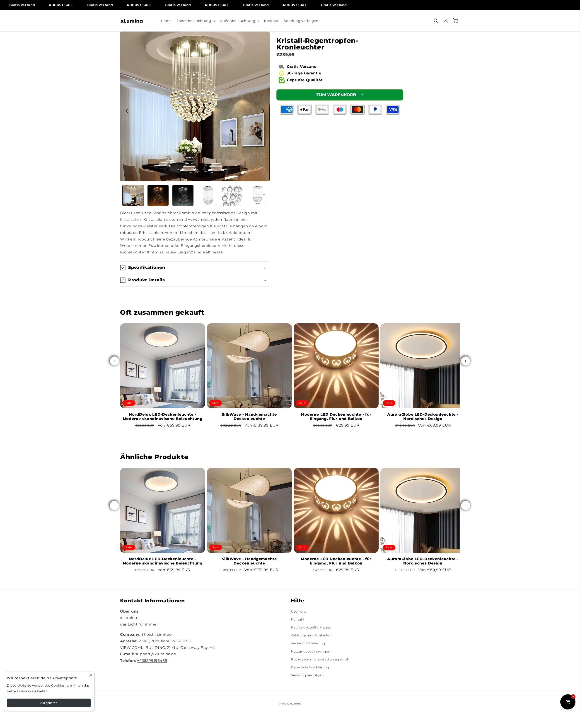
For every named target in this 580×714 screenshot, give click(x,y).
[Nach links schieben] (114, 361)
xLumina (295, 703)
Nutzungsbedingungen (310, 651)
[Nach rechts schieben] (465, 361)
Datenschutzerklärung (310, 667)
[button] (195, 21)
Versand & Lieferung (308, 643)
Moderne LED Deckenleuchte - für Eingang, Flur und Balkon (336, 416)
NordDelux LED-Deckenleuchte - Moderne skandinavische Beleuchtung (162, 416)
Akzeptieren (48, 703)
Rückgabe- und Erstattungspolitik (320, 659)
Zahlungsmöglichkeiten (311, 635)
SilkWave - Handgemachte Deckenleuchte (249, 416)
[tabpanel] (195, 106)
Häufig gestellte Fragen (311, 627)
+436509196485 (152, 661)
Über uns (298, 611)
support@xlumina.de (155, 654)
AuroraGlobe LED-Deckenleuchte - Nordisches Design (422, 416)
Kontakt (297, 619)
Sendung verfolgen (307, 675)
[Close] (90, 675)
